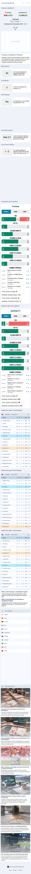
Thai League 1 (14, 414)
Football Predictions (7, 3)
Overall (6, 211)
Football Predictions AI (18, 867)
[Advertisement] (15, 42)
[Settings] (26, 3)
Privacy (15, 870)
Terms (10, 870)
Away (24, 211)
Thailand (7, 414)
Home (15, 211)
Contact (20, 870)
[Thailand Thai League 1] (28, 414)
